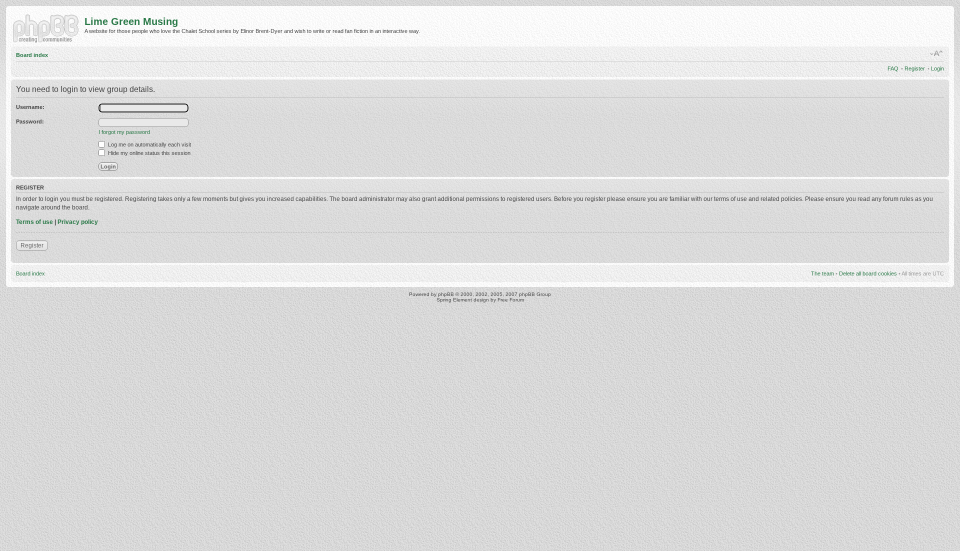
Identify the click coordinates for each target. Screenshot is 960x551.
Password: (30, 121)
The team (822, 273)
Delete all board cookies (868, 273)
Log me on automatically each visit (148, 145)
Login (937, 69)
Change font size (937, 53)
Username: (30, 107)
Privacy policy (78, 222)
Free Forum (511, 299)
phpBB (446, 294)
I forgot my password (124, 132)
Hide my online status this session (148, 153)
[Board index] (47, 27)
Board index (32, 55)
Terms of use (34, 222)
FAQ (893, 69)
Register (914, 69)
